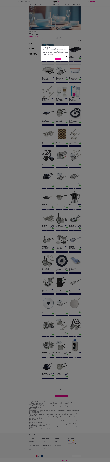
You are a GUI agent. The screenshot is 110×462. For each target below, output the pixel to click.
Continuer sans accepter (66, 47)
